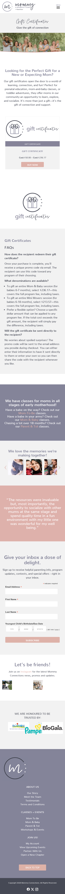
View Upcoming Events (32, 846)
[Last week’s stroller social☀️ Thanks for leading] (7, 685)
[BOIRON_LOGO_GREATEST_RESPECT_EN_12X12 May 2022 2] (15, 726)
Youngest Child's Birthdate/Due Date (24, 623)
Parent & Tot (29, 425)
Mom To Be (32, 818)
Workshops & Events (32, 829)
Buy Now (32, 164)
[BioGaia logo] (49, 728)
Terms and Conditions (32, 804)
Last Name (11, 612)
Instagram (26, 671)
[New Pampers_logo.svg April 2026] (32, 728)
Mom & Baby (29, 419)
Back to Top (32, 867)
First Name (11, 599)
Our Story (32, 792)
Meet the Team (32, 796)
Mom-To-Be (26, 412)
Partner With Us (33, 850)
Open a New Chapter (32, 854)
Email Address (13, 586)
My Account (32, 843)
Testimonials (32, 800)
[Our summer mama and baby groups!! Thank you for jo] (38, 685)
